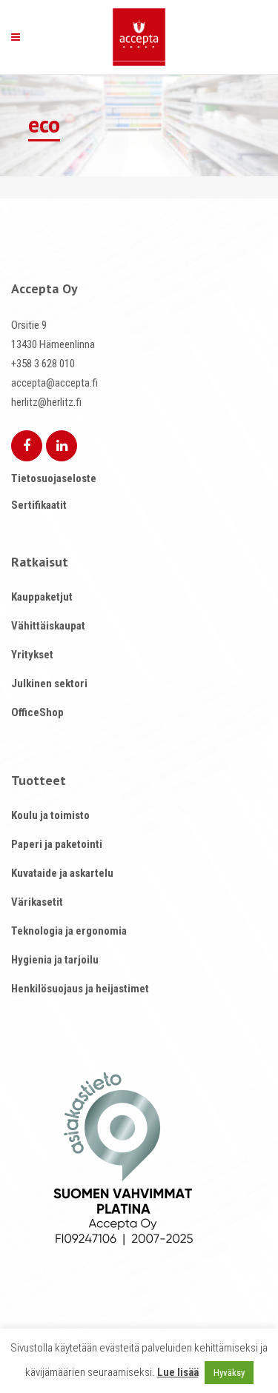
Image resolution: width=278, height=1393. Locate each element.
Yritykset (32, 654)
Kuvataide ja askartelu (62, 873)
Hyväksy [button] (229, 1372)
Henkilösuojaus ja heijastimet (80, 988)
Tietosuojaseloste (53, 478)
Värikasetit (37, 902)
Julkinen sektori (49, 683)
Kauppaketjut (42, 597)
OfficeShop (37, 712)
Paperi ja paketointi (56, 844)
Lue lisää (178, 1372)
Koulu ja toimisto (50, 815)
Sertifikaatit (39, 505)
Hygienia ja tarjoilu (55, 959)
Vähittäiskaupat (48, 625)
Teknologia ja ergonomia (69, 931)
